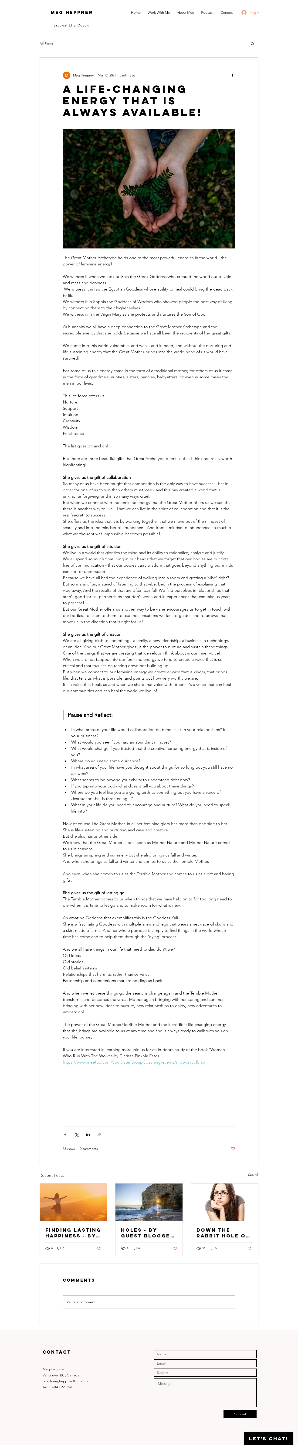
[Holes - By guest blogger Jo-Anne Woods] (149, 1202)
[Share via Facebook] (65, 1134)
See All (253, 1175)
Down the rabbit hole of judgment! (223, 1233)
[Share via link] (99, 1134)
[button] (252, 43)
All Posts (46, 43)
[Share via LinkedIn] (88, 1134)
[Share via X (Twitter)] (76, 1134)
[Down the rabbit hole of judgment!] (224, 1202)
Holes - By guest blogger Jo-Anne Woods (148, 1233)
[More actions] (232, 75)
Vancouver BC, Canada (61, 1375)
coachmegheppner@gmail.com (68, 1381)
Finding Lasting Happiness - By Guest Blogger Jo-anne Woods (73, 1233)
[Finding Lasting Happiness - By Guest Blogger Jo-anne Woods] (73, 1202)
